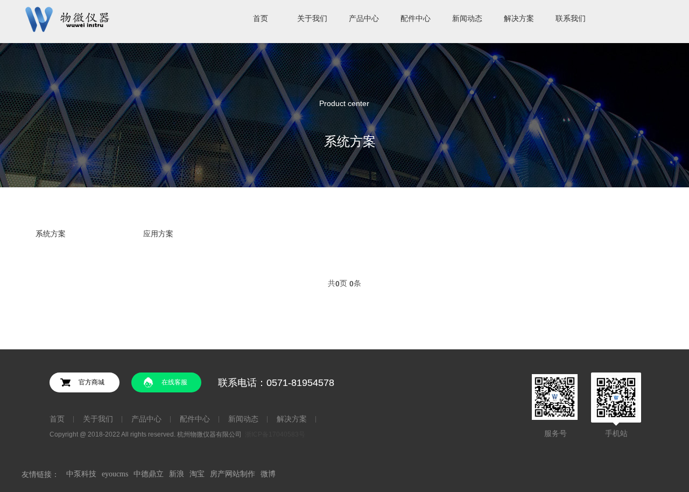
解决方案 (292, 419)
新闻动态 (243, 419)
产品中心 (146, 419)
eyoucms (115, 474)
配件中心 (195, 419)
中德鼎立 (148, 474)
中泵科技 (81, 474)
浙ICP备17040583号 (275, 434)
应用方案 (158, 234)
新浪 (176, 474)
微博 (268, 474)
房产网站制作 (232, 474)
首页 (57, 419)
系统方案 (51, 234)
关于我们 (98, 419)
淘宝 (197, 474)
